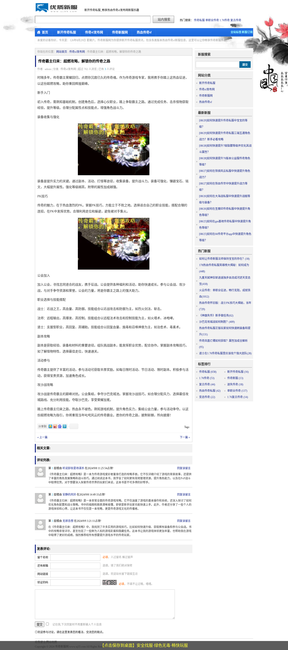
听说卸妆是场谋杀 (73, 468)
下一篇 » (185, 437)
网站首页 (61, 51)
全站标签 (236, 32)
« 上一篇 (42, 437)
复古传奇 (235, 20)
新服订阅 (247, 32)
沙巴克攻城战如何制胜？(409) (217, 321)
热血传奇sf (144, 32)
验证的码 (42, 582)
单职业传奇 (212, 20)
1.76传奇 (225, 20)
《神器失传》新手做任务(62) (216, 315)
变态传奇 (207, 397)
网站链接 (42, 574)
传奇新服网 (120, 32)
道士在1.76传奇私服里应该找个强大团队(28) (225, 353)
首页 (45, 32)
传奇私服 (199, 20)
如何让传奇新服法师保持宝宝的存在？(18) (224, 258)
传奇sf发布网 (94, 32)
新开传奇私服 (66, 32)
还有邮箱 (42, 565)
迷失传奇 (235, 384)
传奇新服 (235, 378)
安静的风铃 (69, 494)
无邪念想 (68, 521)
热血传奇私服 (209, 390)
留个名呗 (42, 557)
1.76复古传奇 (237, 397)
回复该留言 (184, 468)
